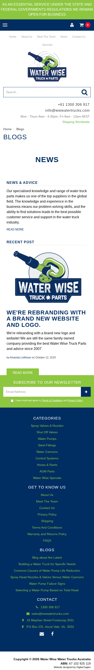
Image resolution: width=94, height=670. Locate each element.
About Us (26, 36)
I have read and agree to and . (49, 400)
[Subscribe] (86, 392)
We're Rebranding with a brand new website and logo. (46, 318)
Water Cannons (47, 451)
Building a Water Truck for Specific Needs (47, 564)
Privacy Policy (75, 400)
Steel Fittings (47, 445)
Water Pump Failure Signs (47, 583)
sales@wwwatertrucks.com (50, 613)
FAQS (47, 540)
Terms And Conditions (47, 527)
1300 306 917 (50, 607)
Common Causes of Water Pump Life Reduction (47, 570)
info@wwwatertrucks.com (67, 110)
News (63, 36)
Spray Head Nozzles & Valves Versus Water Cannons (47, 577)
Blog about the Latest (47, 557)
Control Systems (47, 458)
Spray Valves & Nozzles (47, 425)
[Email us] (41, 634)
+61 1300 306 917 (74, 104)
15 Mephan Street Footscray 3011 (50, 620)
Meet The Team (46, 36)
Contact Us (78, 36)
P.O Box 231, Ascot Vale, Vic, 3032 (50, 626)
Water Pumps (47, 438)
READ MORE (15, 229)
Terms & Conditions (52, 400)
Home (12, 36)
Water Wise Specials (47, 478)
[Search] (85, 92)
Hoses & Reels (47, 465)
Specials (47, 44)
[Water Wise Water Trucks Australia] (47, 66)
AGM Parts (47, 471)
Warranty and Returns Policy (47, 534)
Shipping (47, 521)
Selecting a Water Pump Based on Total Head (47, 590)
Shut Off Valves (47, 432)
